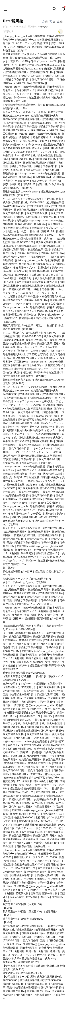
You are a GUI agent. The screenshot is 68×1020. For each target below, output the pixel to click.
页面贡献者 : (9, 31)
